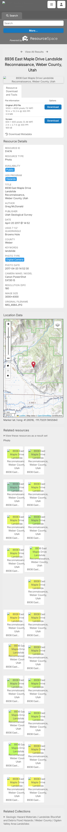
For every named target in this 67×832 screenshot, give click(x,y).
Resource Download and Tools (12, 91)
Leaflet (22, 415)
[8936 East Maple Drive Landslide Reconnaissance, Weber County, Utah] (33, 79)
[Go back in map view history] (8, 375)
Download (53, 107)
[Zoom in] (8, 323)
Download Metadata (20, 134)
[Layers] (57, 324)
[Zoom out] (8, 358)
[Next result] (47, 52)
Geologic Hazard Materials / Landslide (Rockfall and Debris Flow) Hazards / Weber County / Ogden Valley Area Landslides (32, 820)
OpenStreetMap (44, 415)
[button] (33, 364)
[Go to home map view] (8, 365)
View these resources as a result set (26, 435)
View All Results (34, 51)
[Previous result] (21, 52)
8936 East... (13, 472)
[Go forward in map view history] (8, 370)
